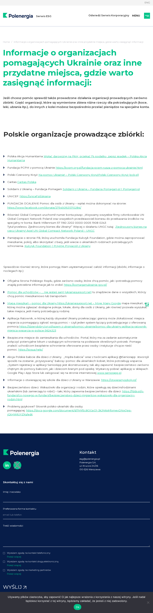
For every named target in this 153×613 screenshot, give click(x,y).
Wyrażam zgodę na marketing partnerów (29, 570)
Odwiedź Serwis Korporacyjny (108, 15)
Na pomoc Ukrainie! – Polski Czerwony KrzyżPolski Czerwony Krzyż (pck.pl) (88, 174)
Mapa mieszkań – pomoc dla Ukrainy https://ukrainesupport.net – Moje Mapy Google (64, 303)
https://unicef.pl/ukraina (35, 196)
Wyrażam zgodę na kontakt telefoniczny (28, 553)
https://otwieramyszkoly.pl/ (119, 380)
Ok (77, 607)
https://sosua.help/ (30, 349)
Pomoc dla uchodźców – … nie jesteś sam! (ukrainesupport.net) (49, 292)
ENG (147, 2)
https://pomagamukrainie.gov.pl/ (85, 284)
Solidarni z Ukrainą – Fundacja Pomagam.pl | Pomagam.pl (101, 189)
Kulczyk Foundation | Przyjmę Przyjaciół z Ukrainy (57, 246)
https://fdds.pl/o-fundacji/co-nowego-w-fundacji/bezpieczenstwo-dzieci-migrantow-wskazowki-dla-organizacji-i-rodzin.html (75, 395)
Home (6, 42)
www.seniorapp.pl (109, 372)
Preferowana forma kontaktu (19, 508)
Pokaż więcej (14, 556)
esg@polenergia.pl (89, 459)
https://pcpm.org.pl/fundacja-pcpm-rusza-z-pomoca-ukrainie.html (99, 167)
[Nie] (148, 602)
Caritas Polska (26, 182)
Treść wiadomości (13, 525)
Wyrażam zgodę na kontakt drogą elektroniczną (32, 561)
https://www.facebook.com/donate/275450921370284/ (44, 207)
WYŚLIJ (13, 587)
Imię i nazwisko (12, 492)
